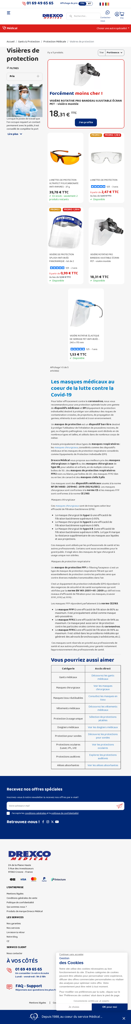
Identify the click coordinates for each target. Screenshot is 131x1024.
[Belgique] (107, 4)
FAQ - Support (29, 986)
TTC (82, 3)
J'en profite (86, 122)
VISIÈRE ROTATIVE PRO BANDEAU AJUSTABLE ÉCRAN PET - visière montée (86, 102)
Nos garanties (14, 924)
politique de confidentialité (64, 813)
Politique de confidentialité (20, 903)
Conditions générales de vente (22, 898)
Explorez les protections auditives (103, 757)
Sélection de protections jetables (103, 719)
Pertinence (113, 53)
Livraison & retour (16, 932)
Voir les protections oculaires (103, 746)
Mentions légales (15, 894)
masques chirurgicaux (66, 447)
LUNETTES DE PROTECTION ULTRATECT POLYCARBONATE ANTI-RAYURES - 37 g (63, 183)
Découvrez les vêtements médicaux (103, 708)
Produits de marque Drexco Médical (25, 911)
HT (89, 3)
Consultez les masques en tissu (103, 698)
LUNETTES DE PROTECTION (103, 180)
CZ (8, 941)
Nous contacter (14, 953)
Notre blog (12, 937)
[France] (102, 4)
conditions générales (36, 813)
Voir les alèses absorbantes (103, 765)
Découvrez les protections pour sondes (103, 736)
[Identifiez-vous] (117, 16)
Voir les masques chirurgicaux (102, 688)
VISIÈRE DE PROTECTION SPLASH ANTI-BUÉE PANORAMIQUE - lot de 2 (61, 258)
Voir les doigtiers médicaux (103, 727)
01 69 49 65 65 (40, 4)
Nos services (13, 928)
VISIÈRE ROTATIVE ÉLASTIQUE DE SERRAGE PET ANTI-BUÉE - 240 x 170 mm (84, 339)
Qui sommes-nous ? (17, 907)
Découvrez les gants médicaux (102, 677)
